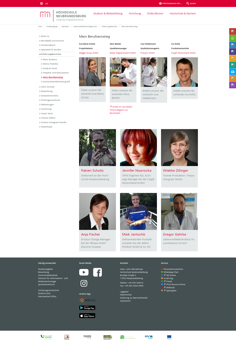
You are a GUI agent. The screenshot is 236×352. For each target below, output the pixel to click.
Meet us (45, 36)
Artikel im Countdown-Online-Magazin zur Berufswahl (121, 109)
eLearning (168, 278)
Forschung (135, 13)
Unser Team (47, 113)
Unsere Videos (48, 117)
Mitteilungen (47, 104)
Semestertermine (49, 95)
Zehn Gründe (47, 86)
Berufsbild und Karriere (52, 40)
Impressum (125, 300)
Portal (169, 281)
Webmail (170, 287)
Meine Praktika (50, 63)
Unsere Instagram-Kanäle (54, 122)
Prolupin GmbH (148, 53)
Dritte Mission (155, 13)
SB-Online (171, 275)
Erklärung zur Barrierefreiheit (134, 297)
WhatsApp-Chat (171, 272)
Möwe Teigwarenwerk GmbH (123, 53)
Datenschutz (126, 294)
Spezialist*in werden (51, 49)
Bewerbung (46, 91)
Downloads (46, 126)
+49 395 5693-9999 (133, 285)
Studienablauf (48, 45)
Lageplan (124, 291)
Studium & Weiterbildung (108, 13)
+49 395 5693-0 (135, 282)
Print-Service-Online (175, 284)
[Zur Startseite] (63, 16)
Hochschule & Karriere (183, 13)
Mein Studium (50, 59)
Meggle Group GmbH (88, 53)
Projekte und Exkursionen (56, 72)
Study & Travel (50, 68)
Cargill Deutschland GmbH (183, 53)
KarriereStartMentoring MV (56, 81)
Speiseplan (171, 290)
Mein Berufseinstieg (53, 77)
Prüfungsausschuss (50, 100)
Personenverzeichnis (173, 269)
